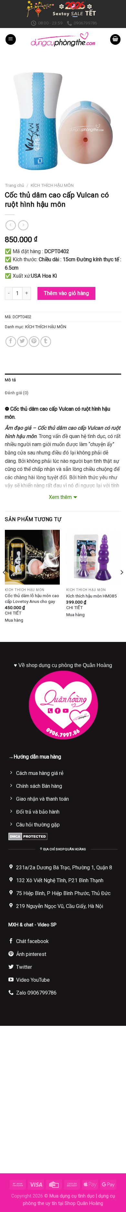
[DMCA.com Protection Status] (27, 836)
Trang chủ (14, 185)
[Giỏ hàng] (115, 39)
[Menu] (10, 39)
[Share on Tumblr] (45, 341)
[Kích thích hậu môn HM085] (93, 557)
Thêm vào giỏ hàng (66, 293)
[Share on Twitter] (22, 341)
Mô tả (10, 379)
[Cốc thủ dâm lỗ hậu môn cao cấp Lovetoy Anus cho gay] (32, 557)
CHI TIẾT (13, 613)
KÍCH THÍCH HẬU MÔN (52, 185)
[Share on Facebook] (10, 341)
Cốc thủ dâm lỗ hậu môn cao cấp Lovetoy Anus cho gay (32, 598)
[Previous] (4, 585)
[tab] (63, 380)
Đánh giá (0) (16, 392)
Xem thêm (60, 497)
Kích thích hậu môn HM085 (91, 595)
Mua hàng (14, 620)
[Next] (121, 585)
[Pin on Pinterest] (34, 341)
